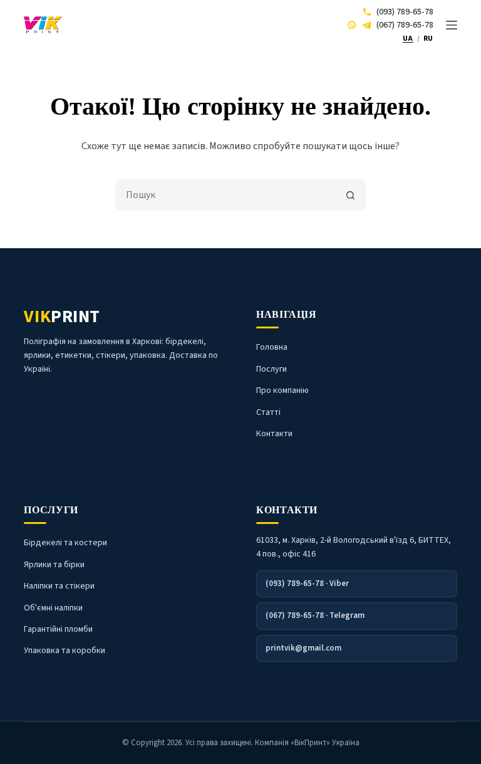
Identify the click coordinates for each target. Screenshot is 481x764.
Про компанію (282, 390)
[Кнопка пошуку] (350, 195)
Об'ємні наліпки (53, 608)
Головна (271, 347)
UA (408, 38)
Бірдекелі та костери (65, 542)
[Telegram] (366, 25)
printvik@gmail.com (303, 648)
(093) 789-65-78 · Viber (307, 583)
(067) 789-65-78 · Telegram (315, 615)
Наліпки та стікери (59, 586)
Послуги (271, 369)
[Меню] (451, 25)
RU (428, 38)
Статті (268, 412)
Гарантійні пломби (58, 629)
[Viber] (352, 25)
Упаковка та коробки (64, 650)
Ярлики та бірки (54, 564)
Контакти (274, 433)
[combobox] (226, 195)
